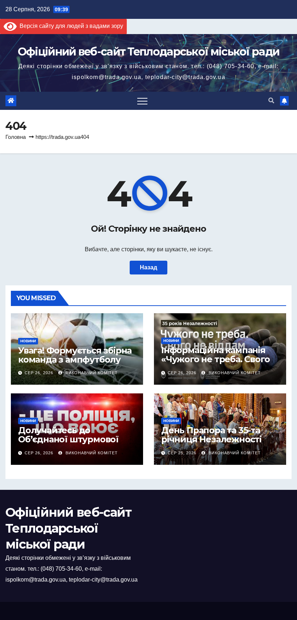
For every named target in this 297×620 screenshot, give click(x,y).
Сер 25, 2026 (182, 453)
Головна (15, 137)
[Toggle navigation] (142, 101)
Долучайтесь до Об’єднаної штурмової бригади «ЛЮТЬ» (68, 439)
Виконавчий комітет (91, 373)
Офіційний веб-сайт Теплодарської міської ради (149, 51)
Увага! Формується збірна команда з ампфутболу (74, 355)
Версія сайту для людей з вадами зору (70, 26)
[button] (271, 101)
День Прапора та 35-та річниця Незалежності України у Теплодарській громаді (216, 444)
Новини (28, 341)
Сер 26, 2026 (39, 373)
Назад (148, 267)
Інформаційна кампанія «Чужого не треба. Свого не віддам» (215, 359)
